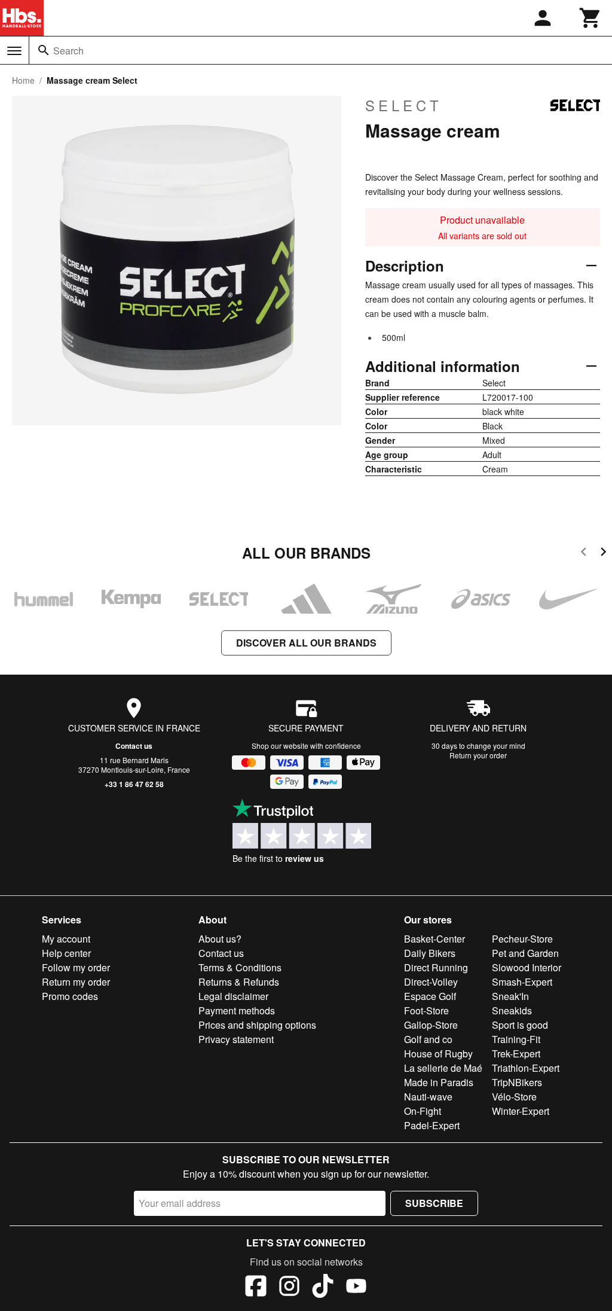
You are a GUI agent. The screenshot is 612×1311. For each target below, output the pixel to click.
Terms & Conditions (239, 967)
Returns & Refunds (238, 982)
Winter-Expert (520, 1111)
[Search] (43, 50)
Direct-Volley (431, 982)
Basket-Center (434, 939)
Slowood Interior (526, 967)
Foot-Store (426, 1010)
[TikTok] (323, 1287)
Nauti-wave (428, 1096)
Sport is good (520, 1025)
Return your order (478, 755)
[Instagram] (289, 1287)
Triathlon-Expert (525, 1068)
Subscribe (434, 1203)
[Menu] (14, 50)
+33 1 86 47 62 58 (134, 784)
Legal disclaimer (233, 996)
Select (403, 105)
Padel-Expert (432, 1125)
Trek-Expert (516, 1053)
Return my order (76, 982)
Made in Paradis (438, 1082)
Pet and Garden (525, 953)
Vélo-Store (514, 1096)
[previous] (583, 553)
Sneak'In (510, 996)
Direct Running (436, 967)
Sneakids (512, 1010)
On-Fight (422, 1111)
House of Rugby (438, 1053)
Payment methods (236, 1010)
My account (66, 939)
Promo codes (70, 996)
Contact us (133, 746)
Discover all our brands (306, 643)
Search (68, 50)
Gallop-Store (431, 1025)
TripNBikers (517, 1082)
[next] (603, 553)
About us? (219, 939)
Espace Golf (430, 996)
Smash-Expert (522, 982)
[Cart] (590, 18)
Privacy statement (236, 1039)
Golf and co (428, 1039)
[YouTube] (356, 1287)
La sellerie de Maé (443, 1068)
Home (23, 80)
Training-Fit (516, 1039)
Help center (66, 953)
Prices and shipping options (257, 1025)
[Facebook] (256, 1287)
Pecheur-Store (522, 939)
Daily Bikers (429, 953)
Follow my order (76, 967)
